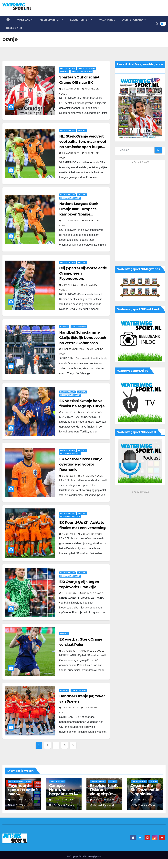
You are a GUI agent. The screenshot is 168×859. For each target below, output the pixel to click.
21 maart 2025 (71, 220)
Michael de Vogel (92, 412)
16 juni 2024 (69, 651)
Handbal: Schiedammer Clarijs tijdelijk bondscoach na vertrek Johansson (82, 337)
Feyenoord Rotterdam (20, 781)
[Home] (8, 20)
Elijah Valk (18, 805)
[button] (157, 23)
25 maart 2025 (71, 89)
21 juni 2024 (69, 593)
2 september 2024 (73, 349)
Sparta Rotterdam (86, 68)
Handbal (64, 327)
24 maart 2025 (71, 153)
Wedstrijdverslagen (82, 71)
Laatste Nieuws (67, 68)
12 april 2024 (70, 708)
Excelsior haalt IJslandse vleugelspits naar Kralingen (104, 791)
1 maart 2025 (70, 285)
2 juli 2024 (69, 476)
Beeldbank (14, 27)
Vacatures (107, 19)
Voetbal (24, 19)
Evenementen (80, 19)
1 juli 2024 (69, 534)
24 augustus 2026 (22, 800)
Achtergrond (133, 19)
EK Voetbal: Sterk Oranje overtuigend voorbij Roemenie (80, 464)
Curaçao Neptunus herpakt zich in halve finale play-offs (63, 793)
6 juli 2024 (69, 412)
